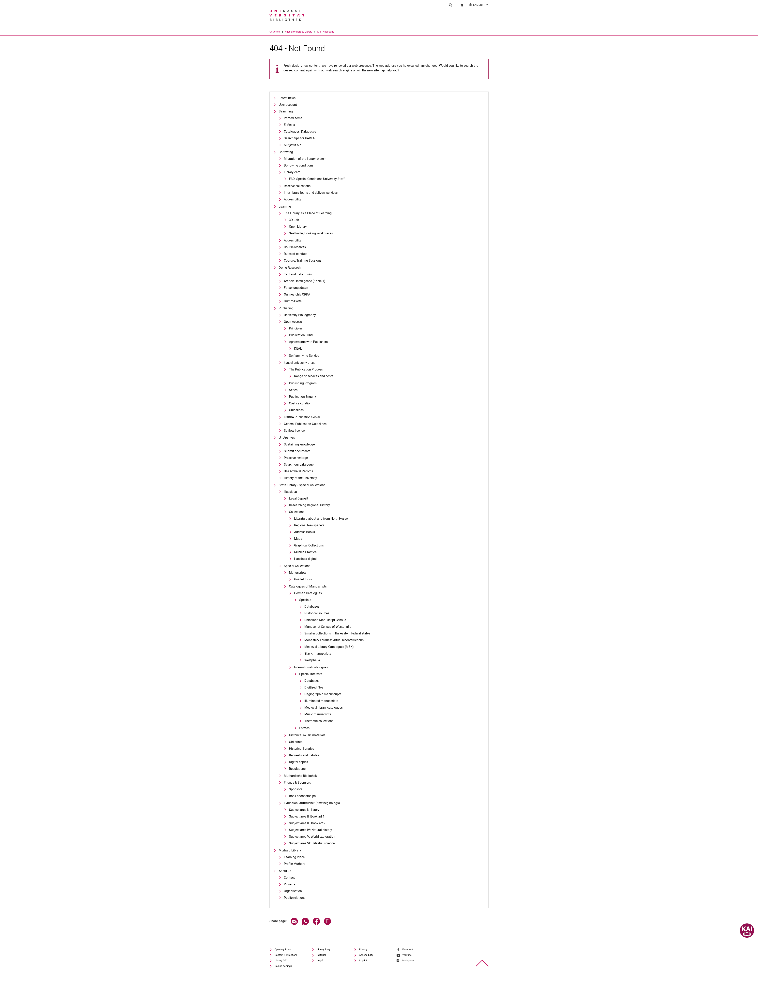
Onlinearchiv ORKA (297, 294)
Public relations (294, 898)
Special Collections (297, 566)
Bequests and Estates (304, 755)
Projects (289, 884)
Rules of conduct (295, 254)
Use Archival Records (298, 471)
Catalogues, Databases (300, 131)
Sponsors (295, 789)
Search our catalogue (298, 464)
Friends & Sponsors (297, 782)
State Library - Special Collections (302, 485)
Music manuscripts (317, 714)
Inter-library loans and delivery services (311, 193)
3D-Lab (294, 220)
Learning (285, 206)
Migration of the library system (305, 159)
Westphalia (312, 660)
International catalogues (311, 667)
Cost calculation (300, 403)
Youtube (407, 954)
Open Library (298, 226)
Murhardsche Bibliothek (300, 776)
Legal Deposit (298, 498)
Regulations (297, 769)
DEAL (298, 348)
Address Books (304, 532)
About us (285, 871)
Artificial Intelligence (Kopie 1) (304, 281)
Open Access (293, 322)
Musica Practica (305, 552)
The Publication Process (306, 369)
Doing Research (290, 267)
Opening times (283, 949)
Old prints (295, 742)
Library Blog (323, 949)
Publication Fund (301, 335)
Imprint (363, 960)
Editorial (321, 954)
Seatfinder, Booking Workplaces (311, 233)
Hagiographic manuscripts (322, 694)
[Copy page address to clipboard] (327, 924)
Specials (305, 600)
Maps (298, 539)
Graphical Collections (309, 545)
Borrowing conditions (298, 165)
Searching (286, 111)
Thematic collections (318, 721)
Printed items (293, 118)
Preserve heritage (296, 458)
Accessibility (292, 199)
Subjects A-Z (292, 145)
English (481, 4)
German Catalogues (308, 593)
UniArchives (287, 438)
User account (288, 105)
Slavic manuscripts (317, 653)
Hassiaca (290, 492)
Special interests (310, 674)
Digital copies (298, 762)
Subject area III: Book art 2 (307, 823)
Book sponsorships (302, 796)
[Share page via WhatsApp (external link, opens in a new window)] (305, 924)
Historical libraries (301, 748)
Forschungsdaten (296, 288)
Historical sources (316, 613)
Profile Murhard (294, 864)
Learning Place (294, 857)
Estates (304, 728)
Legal (320, 960)
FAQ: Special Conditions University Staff (317, 179)
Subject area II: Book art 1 (307, 816)
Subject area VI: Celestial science (312, 843)
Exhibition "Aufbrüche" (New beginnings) (312, 803)
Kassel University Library (298, 31)
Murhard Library (290, 850)
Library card (292, 172)
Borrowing (286, 152)
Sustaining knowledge (299, 444)
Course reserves (295, 247)
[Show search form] (450, 5)
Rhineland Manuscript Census (325, 620)
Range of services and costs (313, 376)
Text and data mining (298, 274)
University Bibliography (300, 315)
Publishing (286, 308)
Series (293, 390)
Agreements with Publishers (308, 342)
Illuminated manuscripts (321, 701)
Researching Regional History (309, 505)
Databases (311, 606)
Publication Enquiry (302, 397)
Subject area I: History (304, 810)
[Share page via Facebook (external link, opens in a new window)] (316, 924)
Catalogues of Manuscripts (308, 586)
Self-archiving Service (304, 355)
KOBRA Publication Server (302, 417)
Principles (296, 328)
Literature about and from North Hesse (321, 518)
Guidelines (296, 410)
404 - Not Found (325, 31)
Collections (296, 512)
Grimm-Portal (293, 301)
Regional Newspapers (309, 525)
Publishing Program (303, 383)
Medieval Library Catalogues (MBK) (329, 647)
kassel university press (299, 363)
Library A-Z (281, 960)
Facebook (407, 949)
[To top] (482, 963)
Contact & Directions (286, 954)
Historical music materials (307, 735)
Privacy (363, 949)
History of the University (300, 478)
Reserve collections (297, 186)
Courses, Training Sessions (302, 260)
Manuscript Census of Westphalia (327, 627)
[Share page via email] (294, 924)
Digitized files (313, 687)
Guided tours (303, 579)
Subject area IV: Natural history (310, 830)
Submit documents (297, 451)
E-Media (289, 125)
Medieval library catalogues (323, 707)
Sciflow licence (294, 430)
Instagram (408, 960)
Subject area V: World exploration (312, 836)
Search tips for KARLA (299, 138)
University (274, 31)
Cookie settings (283, 965)
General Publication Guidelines (305, 424)
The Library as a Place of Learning (308, 213)
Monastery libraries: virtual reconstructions (334, 640)
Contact (289, 877)
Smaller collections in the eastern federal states (337, 633)
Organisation (293, 891)
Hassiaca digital (305, 559)
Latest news (287, 98)
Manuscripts (297, 572)
